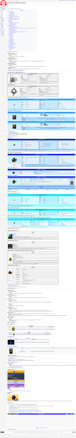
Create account (71, 0)
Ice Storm (71, 163)
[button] (15, 320)
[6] (8, 302)
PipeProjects (2, 26)
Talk (65, 0)
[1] (24, 56)
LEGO (11, 362)
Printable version (3, 33)
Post (16, 409)
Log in (74, 0)
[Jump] (44, 114)
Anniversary (2, 27)
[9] (66, 315)
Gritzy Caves (30, 213)
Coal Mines (27, 102)
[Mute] (47, 115)
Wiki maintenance (3, 20)
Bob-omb (19, 8)
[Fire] (45, 114)
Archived (25, 409)
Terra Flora (16, 382)
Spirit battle (10, 280)
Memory (8, 392)
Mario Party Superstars (11, 355)
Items (1, 13)
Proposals (2, 25)
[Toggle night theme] (59, 0)
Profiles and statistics (13, 429)
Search (1, 7)
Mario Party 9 (9, 336)
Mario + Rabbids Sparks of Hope (14, 367)
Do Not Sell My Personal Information (42, 427)
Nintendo (14, 408)
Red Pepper (63, 203)
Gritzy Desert (27, 213)
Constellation (28, 338)
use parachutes (30, 66)
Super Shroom (63, 163)
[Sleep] (46, 115)
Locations (2, 12)
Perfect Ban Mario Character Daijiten (15, 70)
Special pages (2, 32)
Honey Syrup (26, 148)
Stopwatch (69, 163)
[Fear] (44, 115)
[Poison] (45, 115)
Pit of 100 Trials (29, 157)
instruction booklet (15, 404)
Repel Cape (66, 163)
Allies (1, 14)
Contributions (67, 0)
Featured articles (3, 19)
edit (16, 51)
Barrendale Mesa (16, 383)
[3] (22, 82)
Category (9, 429)
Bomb (36, 172)
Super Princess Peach (12, 285)
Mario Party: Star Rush (11, 346)
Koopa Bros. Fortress (64, 148)
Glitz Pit (26, 157)
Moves (2, 16)
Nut (62, 202)
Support (24, 270)
